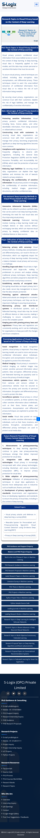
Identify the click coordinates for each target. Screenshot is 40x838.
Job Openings (8, 807)
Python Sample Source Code (20, 603)
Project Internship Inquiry (12, 748)
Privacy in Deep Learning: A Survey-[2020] (20, 535)
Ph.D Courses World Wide (12, 779)
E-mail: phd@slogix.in (11, 706)
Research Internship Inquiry (13, 717)
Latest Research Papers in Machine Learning (20, 576)
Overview (6, 800)
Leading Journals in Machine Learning (20, 609)
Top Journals (7, 768)
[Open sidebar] (38, 419)
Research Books (9, 782)
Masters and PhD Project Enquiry (20, 552)
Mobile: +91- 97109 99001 (12, 710)
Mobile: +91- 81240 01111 (12, 741)
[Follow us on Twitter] (14, 693)
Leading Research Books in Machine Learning (20, 614)
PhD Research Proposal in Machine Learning (20, 571)
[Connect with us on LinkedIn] (19, 693)
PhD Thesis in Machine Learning (20, 587)
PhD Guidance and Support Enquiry (20, 546)
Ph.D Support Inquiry (11, 713)
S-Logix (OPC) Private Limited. (15, 832)
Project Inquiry (8, 744)
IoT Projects (7, 751)
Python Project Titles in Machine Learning (20, 598)
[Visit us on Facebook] (8, 693)
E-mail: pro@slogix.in (10, 737)
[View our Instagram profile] (25, 693)
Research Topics (9, 786)
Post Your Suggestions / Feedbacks (16, 817)
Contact (6, 810)
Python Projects (9, 755)
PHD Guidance (8, 720)
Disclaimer (20, 835)
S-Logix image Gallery (11, 814)
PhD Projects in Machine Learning (20, 592)
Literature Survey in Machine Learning (20, 581)
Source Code (7, 772)
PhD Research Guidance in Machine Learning (20, 565)
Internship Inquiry (9, 803)
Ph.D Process (8, 775)
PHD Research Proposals (12, 724)
